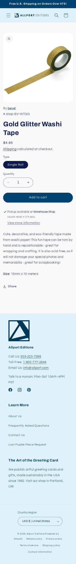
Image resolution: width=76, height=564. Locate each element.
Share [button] (12, 286)
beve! (12, 108)
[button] (8, 15)
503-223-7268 (30, 356)
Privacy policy (54, 539)
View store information (23, 222)
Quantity (8, 174)
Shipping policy (51, 545)
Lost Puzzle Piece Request (27, 444)
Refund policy (34, 539)
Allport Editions (35, 534)
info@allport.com (36, 367)
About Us (15, 416)
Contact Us (16, 435)
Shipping (10, 149)
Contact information (40, 552)
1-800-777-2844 (34, 362)
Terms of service (29, 545)
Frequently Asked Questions (28, 425)
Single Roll (16, 164)
